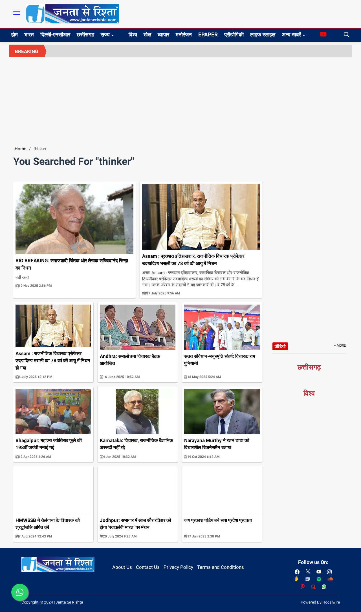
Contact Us (148, 567)
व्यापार (163, 34)
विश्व (133, 34)
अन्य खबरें (291, 34)
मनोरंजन (184, 34)
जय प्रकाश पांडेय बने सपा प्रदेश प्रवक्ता (218, 520)
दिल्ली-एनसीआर (55, 34)
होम (14, 34)
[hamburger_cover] (16, 13)
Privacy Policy (178, 567)
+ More (340, 345)
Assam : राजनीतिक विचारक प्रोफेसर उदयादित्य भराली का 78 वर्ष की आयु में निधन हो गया (53, 361)
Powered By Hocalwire (320, 602)
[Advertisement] (180, 99)
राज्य (105, 34)
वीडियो (280, 346)
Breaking (26, 51)
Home (20, 148)
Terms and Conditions (220, 567)
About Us (122, 567)
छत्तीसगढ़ (85, 34)
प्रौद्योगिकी (234, 34)
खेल (147, 34)
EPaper (208, 34)
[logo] (72, 13)
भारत (29, 34)
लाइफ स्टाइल (262, 34)
